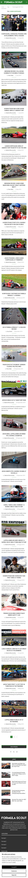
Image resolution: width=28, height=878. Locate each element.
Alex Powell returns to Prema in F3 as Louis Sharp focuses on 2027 (19, 783)
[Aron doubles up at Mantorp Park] (14, 389)
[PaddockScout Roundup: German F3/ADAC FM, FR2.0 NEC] (14, 353)
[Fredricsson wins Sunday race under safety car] (14, 602)
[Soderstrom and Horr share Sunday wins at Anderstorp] (14, 97)
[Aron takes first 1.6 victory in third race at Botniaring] (14, 673)
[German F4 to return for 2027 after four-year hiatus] (5, 802)
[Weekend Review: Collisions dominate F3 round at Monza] (14, 60)
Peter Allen (10, 75)
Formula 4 (3, 847)
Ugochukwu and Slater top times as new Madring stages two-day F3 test (19, 765)
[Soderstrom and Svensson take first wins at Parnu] (14, 564)
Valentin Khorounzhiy (11, 38)
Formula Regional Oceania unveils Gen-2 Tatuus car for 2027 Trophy (19, 774)
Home (2, 7)
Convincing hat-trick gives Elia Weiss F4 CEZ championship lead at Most (18, 792)
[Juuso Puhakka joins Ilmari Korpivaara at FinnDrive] (14, 247)
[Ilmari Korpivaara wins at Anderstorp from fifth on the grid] (14, 134)
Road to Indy (4, 851)
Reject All (14, 875)
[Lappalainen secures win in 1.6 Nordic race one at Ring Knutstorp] (14, 529)
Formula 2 (3, 841)
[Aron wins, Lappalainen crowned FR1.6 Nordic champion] (14, 422)
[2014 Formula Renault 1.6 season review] (14, 316)
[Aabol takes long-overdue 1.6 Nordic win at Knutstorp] (14, 493)
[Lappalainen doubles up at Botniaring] (14, 708)
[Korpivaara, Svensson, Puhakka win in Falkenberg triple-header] (14, 22)
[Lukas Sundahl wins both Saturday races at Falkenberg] (14, 637)
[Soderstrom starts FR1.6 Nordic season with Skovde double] (14, 211)
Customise (14, 871)
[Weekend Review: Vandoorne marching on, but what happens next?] (14, 172)
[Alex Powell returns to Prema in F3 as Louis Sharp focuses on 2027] (5, 784)
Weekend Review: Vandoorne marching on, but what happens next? (14, 185)
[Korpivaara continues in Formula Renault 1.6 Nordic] (14, 282)
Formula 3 (3, 844)
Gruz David (9, 331)
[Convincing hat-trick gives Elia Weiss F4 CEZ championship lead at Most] (5, 793)
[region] (14, 865)
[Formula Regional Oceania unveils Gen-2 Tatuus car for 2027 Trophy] (5, 775)
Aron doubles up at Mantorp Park (14, 400)
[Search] (26, 2)
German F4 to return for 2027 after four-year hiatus (19, 800)
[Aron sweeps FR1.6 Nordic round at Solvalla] (14, 460)
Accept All (14, 867)
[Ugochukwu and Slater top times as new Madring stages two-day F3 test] (5, 766)
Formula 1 (3, 838)
